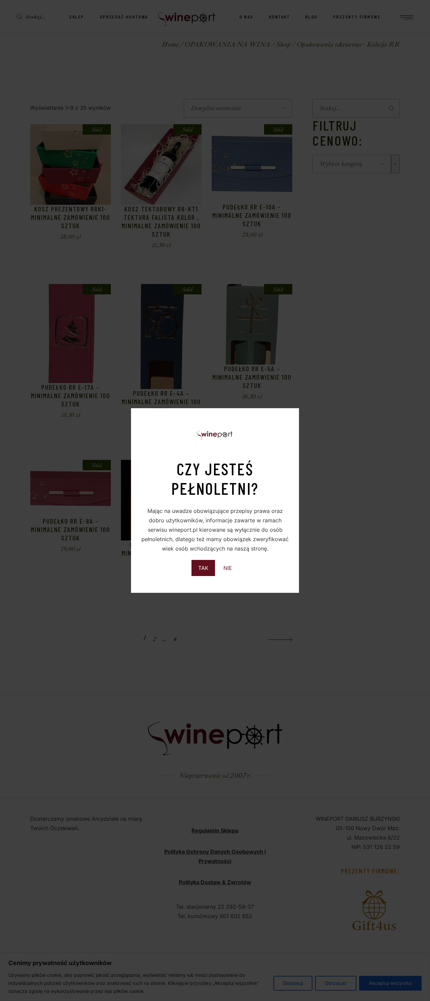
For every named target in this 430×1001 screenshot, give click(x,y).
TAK (203, 568)
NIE (227, 568)
